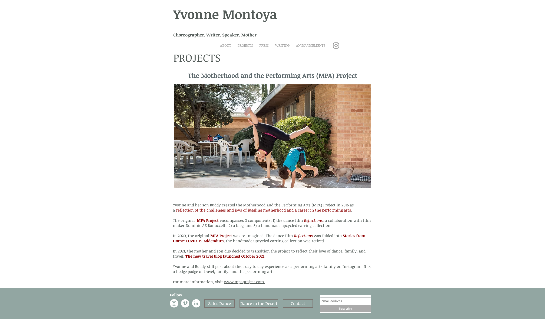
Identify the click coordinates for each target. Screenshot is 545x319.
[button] (272, 136)
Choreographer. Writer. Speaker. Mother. (215, 35)
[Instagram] (336, 45)
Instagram (352, 266)
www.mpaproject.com (244, 281)
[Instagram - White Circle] (174, 303)
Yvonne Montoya (225, 14)
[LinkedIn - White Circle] (196, 303)
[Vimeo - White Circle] (185, 303)
